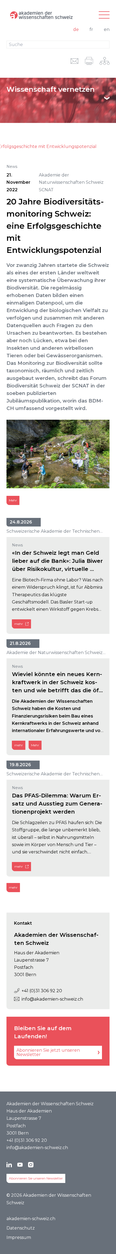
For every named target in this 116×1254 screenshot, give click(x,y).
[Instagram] (30, 1164)
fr (91, 29)
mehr (18, 624)
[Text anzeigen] (107, 98)
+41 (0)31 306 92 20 (42, 990)
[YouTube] (20, 1164)
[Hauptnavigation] (104, 15)
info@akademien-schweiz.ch (52, 999)
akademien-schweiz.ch (30, 1218)
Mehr (13, 500)
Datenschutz (20, 1228)
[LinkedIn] (9, 1164)
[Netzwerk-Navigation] (105, 61)
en (107, 29)
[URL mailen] (75, 61)
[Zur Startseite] (40, 15)
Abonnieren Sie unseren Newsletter (36, 1178)
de (76, 29)
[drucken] (89, 61)
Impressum (18, 1237)
